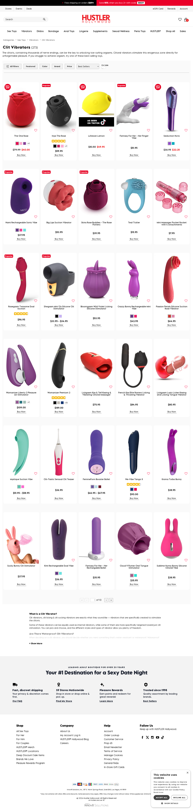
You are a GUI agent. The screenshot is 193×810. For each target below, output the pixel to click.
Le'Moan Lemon (96, 136)
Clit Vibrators (48, 40)
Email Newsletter (113, 747)
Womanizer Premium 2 (59, 392)
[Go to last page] (111, 600)
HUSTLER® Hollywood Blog (74, 739)
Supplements (100, 31)
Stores (8, 8)
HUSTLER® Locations (27, 751)
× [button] (187, 773)
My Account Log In (70, 735)
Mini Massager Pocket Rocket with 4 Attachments (172, 223)
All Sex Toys (22, 731)
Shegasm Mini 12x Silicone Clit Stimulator (59, 307)
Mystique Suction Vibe (21, 479)
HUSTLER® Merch (25, 747)
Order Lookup (111, 735)
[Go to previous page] (87, 600)
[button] (17, 143)
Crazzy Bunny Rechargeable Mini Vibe (134, 307)
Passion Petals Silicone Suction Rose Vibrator (171, 307)
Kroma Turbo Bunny (172, 479)
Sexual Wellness (120, 31)
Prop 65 (108, 743)
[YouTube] (157, 737)
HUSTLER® (155, 31)
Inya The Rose (59, 136)
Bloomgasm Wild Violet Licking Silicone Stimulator (96, 307)
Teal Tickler (134, 222)
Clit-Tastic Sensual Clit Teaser (59, 479)
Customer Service (113, 739)
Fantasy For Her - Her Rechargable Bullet (96, 566)
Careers (64, 743)
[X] (147, 737)
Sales (183, 31)
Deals (29, 8)
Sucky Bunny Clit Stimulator (21, 565)
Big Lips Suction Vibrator (58, 222)
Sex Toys (12, 31)
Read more (158, 792)
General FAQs (111, 763)
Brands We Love (25, 759)
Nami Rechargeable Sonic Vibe (21, 222)
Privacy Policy (111, 759)
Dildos (40, 31)
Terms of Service (113, 751)
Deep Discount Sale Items (30, 755)
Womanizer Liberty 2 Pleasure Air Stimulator (21, 393)
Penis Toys (139, 31)
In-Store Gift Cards (114, 767)
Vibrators (26, 31)
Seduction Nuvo (172, 136)
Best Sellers (150, 701)
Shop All (170, 31)
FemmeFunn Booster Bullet (96, 479)
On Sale (104, 65)
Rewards (172, 8)
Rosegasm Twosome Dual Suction (21, 307)
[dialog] (170, 788)
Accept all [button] (162, 797)
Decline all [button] (179, 797)
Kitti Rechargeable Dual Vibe (59, 565)
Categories (8, 40)
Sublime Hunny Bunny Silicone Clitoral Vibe (172, 566)
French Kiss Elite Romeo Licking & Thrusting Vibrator (134, 393)
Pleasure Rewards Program (30, 763)
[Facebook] (142, 737)
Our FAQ (17, 701)
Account (184, 8)
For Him (20, 739)
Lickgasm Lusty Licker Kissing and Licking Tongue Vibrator (171, 393)
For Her (20, 735)
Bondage (53, 31)
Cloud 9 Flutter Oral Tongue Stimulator (134, 566)
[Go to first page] (82, 600)
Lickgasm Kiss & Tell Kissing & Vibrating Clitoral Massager (96, 393)
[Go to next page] (106, 600)
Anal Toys (69, 31)
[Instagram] (152, 737)
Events (19, 8)
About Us (65, 731)
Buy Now (21, 155)
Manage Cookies (113, 755)
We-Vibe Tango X (134, 479)
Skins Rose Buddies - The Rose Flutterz (96, 223)
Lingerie (83, 31)
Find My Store (64, 701)
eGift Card (158, 8)
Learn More (106, 701)
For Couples (22, 743)
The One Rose (21, 136)
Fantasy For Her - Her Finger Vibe (134, 137)
